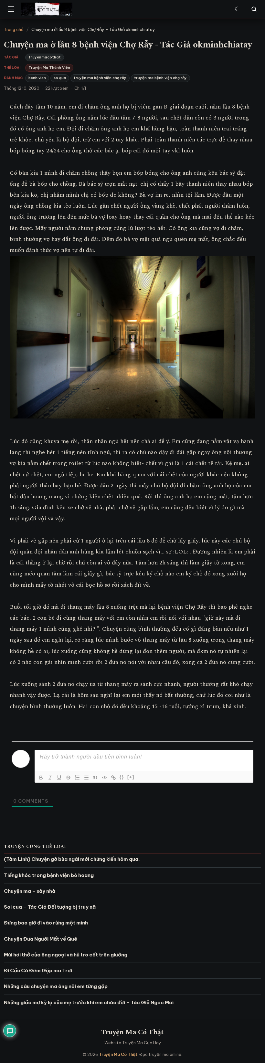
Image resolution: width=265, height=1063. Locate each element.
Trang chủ (14, 29)
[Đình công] (68, 777)
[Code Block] (104, 777)
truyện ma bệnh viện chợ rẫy (100, 78)
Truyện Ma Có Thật (132, 1032)
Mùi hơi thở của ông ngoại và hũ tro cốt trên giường (65, 955)
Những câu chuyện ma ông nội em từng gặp (56, 986)
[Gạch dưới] (59, 777)
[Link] (113, 777)
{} (122, 777)
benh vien (37, 78)
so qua (60, 78)
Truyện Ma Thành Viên (49, 67)
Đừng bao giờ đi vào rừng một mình (46, 923)
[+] (130, 777)
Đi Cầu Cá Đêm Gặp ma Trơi (38, 970)
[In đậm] (41, 777)
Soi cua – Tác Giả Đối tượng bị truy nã (50, 907)
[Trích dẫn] (95, 777)
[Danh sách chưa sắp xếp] (86, 777)
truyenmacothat (44, 57)
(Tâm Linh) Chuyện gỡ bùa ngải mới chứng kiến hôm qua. (72, 859)
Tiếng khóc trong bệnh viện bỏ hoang (49, 875)
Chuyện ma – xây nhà (29, 891)
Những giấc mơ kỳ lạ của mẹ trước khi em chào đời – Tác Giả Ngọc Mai (89, 1002)
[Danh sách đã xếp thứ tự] (77, 777)
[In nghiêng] (50, 777)
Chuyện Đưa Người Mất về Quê (40, 939)
